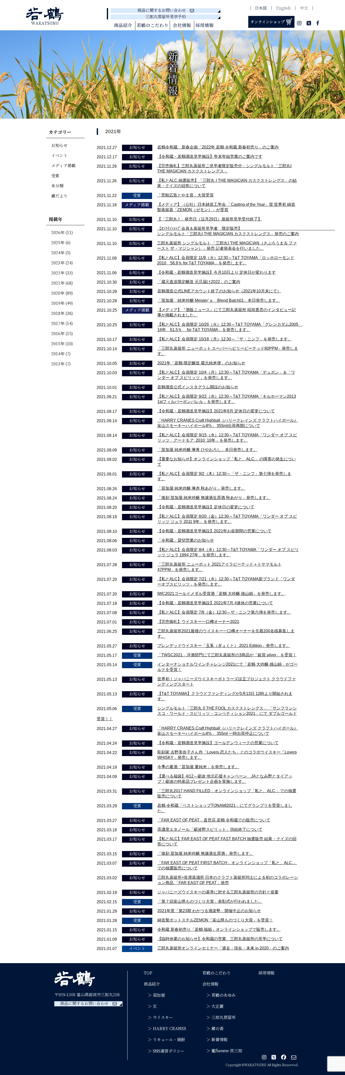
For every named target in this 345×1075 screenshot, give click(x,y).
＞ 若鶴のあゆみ (219, 995)
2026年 (57, 232)
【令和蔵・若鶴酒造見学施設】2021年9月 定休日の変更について (216, 411)
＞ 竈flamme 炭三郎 (222, 1050)
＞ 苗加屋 (154, 995)
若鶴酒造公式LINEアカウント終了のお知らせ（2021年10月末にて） (219, 291)
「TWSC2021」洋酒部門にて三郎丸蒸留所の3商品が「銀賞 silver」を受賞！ (227, 655)
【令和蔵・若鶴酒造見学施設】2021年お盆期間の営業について (214, 531)
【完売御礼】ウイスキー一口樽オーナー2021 (198, 621)
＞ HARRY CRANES (165, 1028)
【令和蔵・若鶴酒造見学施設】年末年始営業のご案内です (209, 156)
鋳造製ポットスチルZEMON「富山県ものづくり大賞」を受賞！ (215, 920)
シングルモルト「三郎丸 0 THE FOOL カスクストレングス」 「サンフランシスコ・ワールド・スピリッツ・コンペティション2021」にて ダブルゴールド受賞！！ (197, 713)
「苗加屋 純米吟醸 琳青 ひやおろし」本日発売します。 (207, 449)
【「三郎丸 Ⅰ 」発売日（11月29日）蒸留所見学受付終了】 (209, 219)
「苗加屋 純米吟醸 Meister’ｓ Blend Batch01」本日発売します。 (218, 300)
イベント (59, 155)
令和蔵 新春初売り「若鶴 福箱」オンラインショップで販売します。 (219, 929)
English (283, 8)
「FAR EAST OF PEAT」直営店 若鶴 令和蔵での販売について (213, 820)
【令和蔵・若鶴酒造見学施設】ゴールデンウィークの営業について (218, 743)
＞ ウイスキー (158, 1017)
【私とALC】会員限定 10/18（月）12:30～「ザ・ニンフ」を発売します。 (224, 339)
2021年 (57, 283)
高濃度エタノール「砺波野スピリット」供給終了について (209, 829)
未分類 (57, 186)
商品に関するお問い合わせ (163, 10)
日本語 (261, 8)
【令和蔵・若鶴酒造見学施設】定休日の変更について (205, 507)
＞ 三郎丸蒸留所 (219, 1017)
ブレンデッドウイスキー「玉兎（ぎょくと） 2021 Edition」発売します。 (223, 645)
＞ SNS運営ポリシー (164, 1051)
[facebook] (318, 23)
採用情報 (204, 25)
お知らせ (59, 145)
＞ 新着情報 (215, 1039)
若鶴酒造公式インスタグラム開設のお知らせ (197, 387)
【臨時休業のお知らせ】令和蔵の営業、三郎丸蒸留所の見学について (220, 939)
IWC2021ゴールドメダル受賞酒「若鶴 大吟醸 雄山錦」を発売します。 (221, 593)
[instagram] (299, 23)
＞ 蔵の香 (213, 1028)
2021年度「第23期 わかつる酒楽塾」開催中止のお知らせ (209, 911)
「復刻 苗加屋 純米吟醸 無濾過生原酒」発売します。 (205, 853)
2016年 (57, 333)
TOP (148, 973)
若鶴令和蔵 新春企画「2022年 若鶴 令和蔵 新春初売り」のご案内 (218, 147)
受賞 (55, 175)
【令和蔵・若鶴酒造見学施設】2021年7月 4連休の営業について (215, 603)
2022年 (57, 273)
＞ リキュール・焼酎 (164, 1039)
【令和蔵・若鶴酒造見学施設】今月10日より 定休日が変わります (216, 272)
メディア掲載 (63, 165)
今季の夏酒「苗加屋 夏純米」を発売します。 (198, 767)
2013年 (57, 364)
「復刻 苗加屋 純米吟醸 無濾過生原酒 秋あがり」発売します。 (213, 497)
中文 (304, 8)
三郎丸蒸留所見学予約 (165, 16)
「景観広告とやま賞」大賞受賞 (185, 195)
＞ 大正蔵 (213, 1006)
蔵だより (59, 196)
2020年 (57, 293)
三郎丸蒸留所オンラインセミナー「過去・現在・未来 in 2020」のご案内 (223, 948)
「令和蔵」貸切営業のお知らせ (185, 540)
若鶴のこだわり (152, 25)
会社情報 (210, 984)
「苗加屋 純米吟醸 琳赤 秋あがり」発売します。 (201, 488)
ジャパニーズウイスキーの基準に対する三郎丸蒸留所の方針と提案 (218, 892)
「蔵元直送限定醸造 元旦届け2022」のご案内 (198, 282)
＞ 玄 (150, 1006)
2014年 (57, 354)
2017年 (57, 323)
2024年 (57, 253)
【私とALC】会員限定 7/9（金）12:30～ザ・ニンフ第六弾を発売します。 (224, 612)
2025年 (57, 242)
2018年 (57, 313)
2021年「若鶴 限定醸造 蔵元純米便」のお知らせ (201, 363)
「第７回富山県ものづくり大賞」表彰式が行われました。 (209, 901)
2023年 (57, 263)
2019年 (57, 303)
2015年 (57, 343)
